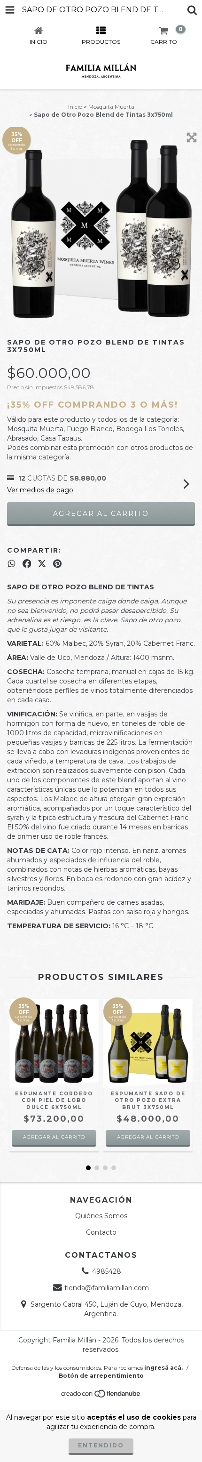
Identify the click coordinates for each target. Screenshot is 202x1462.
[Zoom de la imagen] (192, 137)
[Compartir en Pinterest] (57, 563)
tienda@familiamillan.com (106, 1288)
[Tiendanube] (101, 1396)
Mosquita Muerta (111, 106)
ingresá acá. (163, 1367)
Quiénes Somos (101, 1216)
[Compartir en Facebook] (27, 563)
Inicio (75, 106)
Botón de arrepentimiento (101, 1375)
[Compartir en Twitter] (42, 563)
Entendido (101, 1445)
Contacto (101, 1232)
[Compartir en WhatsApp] (11, 563)
